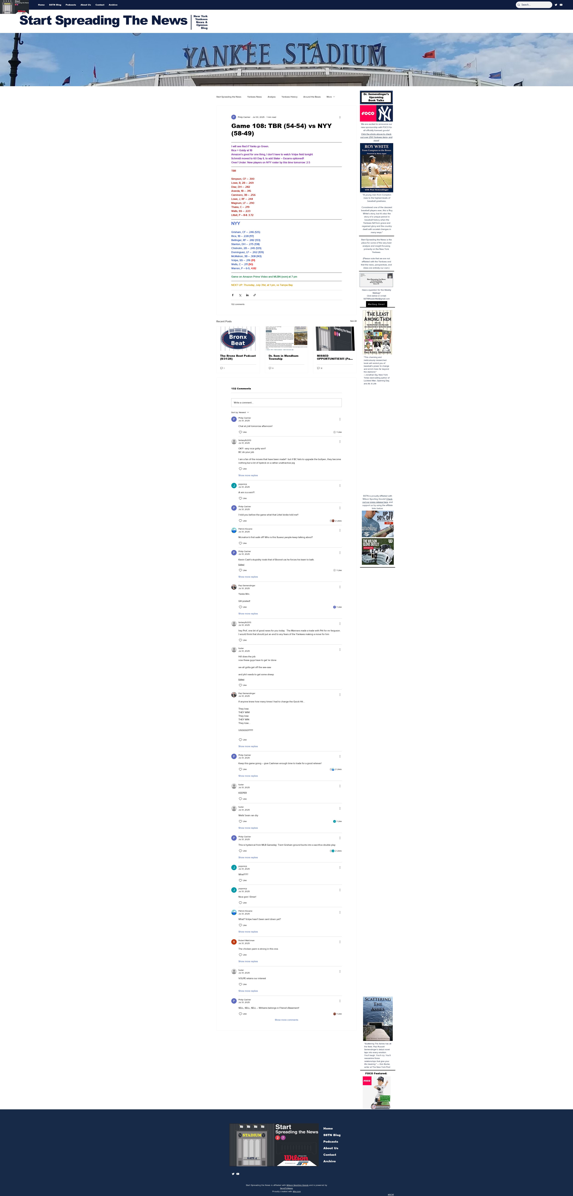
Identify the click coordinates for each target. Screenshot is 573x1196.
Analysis (272, 96)
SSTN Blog (332, 1135)
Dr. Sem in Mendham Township (283, 357)
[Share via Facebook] (232, 295)
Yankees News (254, 96)
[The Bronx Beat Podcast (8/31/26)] (238, 339)
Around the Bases (312, 96)
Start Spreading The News (103, 20)
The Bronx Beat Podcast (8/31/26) (238, 357)
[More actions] (340, 117)
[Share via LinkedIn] (247, 295)
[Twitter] (556, 4)
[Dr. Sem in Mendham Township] (286, 339)
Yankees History (289, 96)
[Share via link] (254, 295)
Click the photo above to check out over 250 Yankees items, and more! (376, 137)
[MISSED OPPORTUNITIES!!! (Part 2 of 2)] (334, 339)
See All (353, 321)
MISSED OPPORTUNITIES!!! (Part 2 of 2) (334, 357)
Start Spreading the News (228, 96)
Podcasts (330, 1141)
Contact (329, 1154)
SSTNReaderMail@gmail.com (376, 299)
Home (328, 1128)
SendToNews (286, 1188)
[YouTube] (561, 4)
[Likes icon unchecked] (240, 432)
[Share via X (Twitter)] (240, 295)
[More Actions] (340, 419)
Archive (329, 1161)
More (329, 96)
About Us (330, 1148)
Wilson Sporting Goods (297, 1185)
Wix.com (297, 1191)
